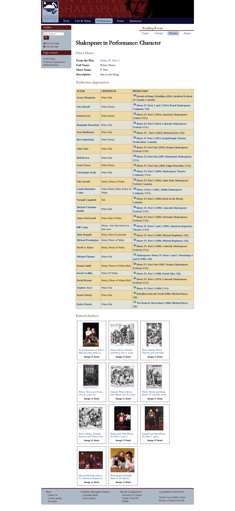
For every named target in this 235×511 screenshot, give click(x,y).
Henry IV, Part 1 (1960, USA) (152, 288)
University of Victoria (132, 495)
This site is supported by (131, 492)
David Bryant (84, 280)
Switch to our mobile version (172, 497)
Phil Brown (83, 157)
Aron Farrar (84, 165)
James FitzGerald (86, 218)
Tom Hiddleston (85, 132)
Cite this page (52, 46)
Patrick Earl (83, 115)
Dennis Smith (84, 265)
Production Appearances (54, 62)
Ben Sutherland (85, 139)
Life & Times (83, 20)
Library (158, 33)
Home (50, 11)
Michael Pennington (87, 240)
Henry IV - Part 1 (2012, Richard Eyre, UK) (160, 132)
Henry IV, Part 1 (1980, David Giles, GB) (159, 273)
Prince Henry (49, 59)
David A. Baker (85, 247)
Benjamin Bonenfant (88, 125)
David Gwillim (84, 273)
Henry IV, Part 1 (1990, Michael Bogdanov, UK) (162, 235)
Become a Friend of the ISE (171, 500)
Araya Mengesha (86, 97)
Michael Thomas (86, 256)
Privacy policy (89, 498)
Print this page (52, 43)
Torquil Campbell (86, 199)
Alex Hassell (83, 106)
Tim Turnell (83, 181)
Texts (66, 20)
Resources (135, 20)
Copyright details (90, 495)
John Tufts (82, 148)
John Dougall (84, 234)
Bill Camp (82, 227)
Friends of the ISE (130, 498)
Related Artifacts (50, 65)
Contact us (52, 495)
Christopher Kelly (86, 172)
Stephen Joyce (84, 287)
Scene (120, 20)
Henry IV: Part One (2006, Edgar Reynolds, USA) (164, 165)
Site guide (52, 501)
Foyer (145, 33)
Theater (173, 33)
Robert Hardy (84, 295)
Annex (187, 33)
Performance (104, 20)
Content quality (55, 498)
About (48, 492)
